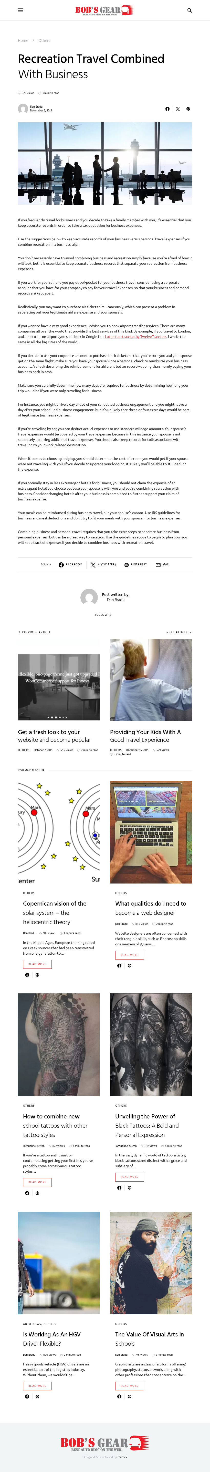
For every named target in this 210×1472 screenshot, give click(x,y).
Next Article (177, 632)
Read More (37, 964)
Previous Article (36, 632)
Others (44, 40)
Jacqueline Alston (34, 1146)
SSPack (122, 1457)
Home (23, 40)
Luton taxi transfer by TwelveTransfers (135, 336)
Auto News (32, 1324)
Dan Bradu (36, 107)
